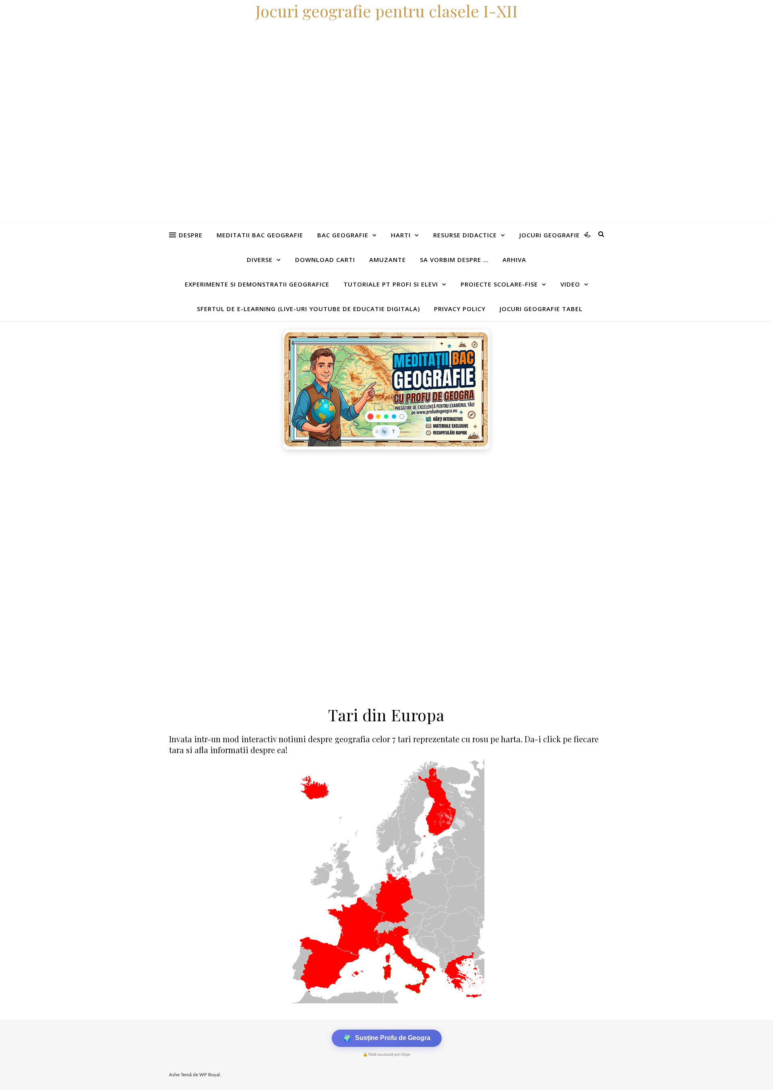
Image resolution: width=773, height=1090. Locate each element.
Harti (401, 235)
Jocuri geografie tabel (541, 309)
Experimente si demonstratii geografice (257, 284)
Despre (191, 235)
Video (570, 284)
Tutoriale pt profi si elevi (390, 284)
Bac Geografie (342, 235)
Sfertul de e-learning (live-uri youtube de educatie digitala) (308, 309)
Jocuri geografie (549, 235)
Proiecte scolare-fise (499, 284)
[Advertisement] (241, 514)
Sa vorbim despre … (454, 259)
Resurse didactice (465, 235)
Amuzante (387, 259)
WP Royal (209, 1075)
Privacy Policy (460, 309)
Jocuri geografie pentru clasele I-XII (386, 10)
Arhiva (514, 259)
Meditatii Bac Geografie (260, 235)
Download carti (325, 259)
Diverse (260, 259)
